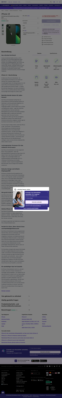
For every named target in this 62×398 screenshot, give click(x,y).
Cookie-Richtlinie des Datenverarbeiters (36, 199)
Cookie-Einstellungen (18, 198)
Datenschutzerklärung (19, 199)
